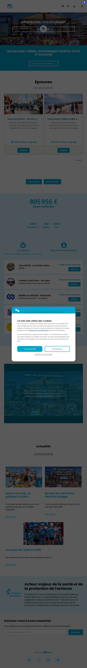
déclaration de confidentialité (38, 330)
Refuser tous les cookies (43, 354)
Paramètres (57, 349)
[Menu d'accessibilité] (84, 2)
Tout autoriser (30, 349)
